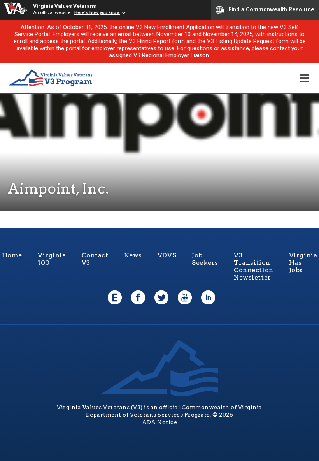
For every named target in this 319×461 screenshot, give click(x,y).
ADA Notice (159, 422)
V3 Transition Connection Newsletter (253, 266)
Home (12, 255)
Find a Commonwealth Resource (271, 9)
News (133, 255)
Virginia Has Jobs (303, 263)
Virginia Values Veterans (64, 6)
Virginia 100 (52, 259)
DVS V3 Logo (50, 78)
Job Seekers (205, 259)
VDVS (167, 255)
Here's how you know (97, 12)
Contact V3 (95, 259)
